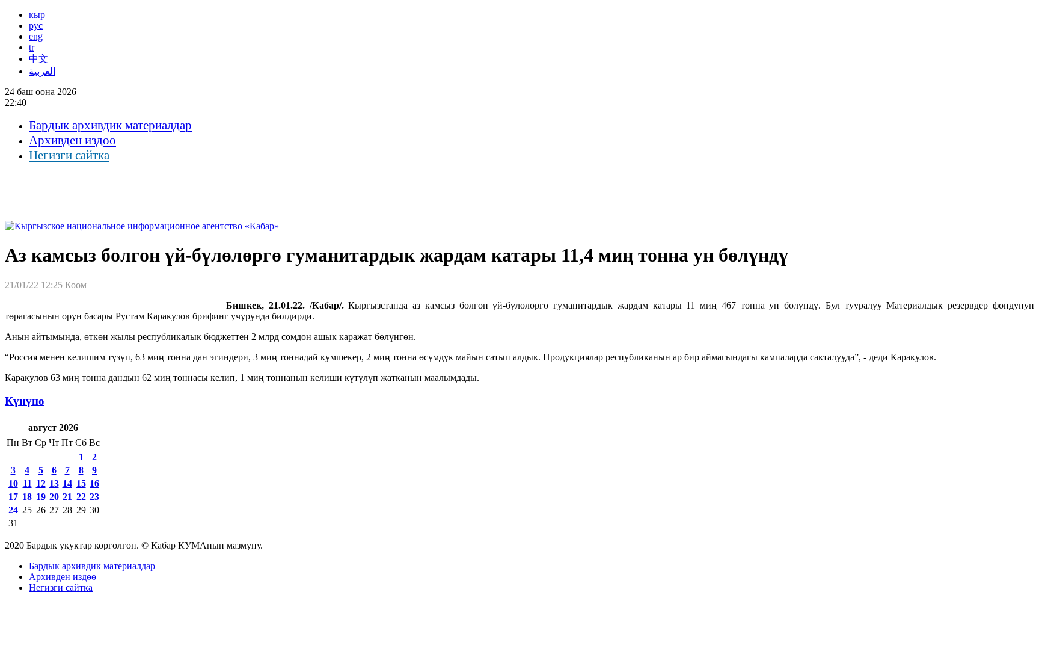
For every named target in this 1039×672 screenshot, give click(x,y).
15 (81, 483)
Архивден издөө (72, 140)
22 (81, 497)
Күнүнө (24, 401)
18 (27, 497)
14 (67, 483)
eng (36, 36)
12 (41, 483)
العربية (42, 71)
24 (13, 510)
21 (67, 497)
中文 (38, 59)
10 (13, 483)
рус (36, 25)
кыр (37, 15)
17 (13, 497)
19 (41, 497)
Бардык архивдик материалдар (110, 125)
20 (54, 497)
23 (94, 497)
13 (54, 483)
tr (31, 47)
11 (27, 483)
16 (94, 483)
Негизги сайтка (69, 155)
